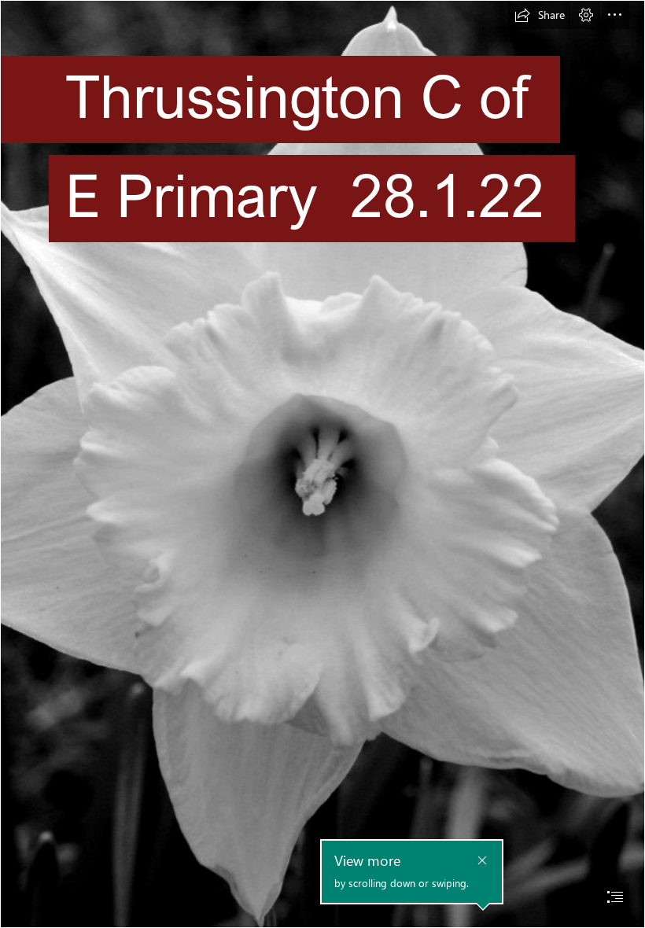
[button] (539, 15)
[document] (322, 464)
